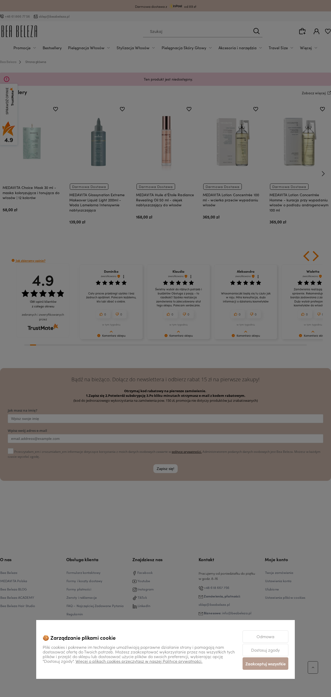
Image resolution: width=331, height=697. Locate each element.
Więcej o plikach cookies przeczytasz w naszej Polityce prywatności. (139, 661)
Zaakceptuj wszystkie (265, 663)
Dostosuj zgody (265, 650)
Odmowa (265, 636)
